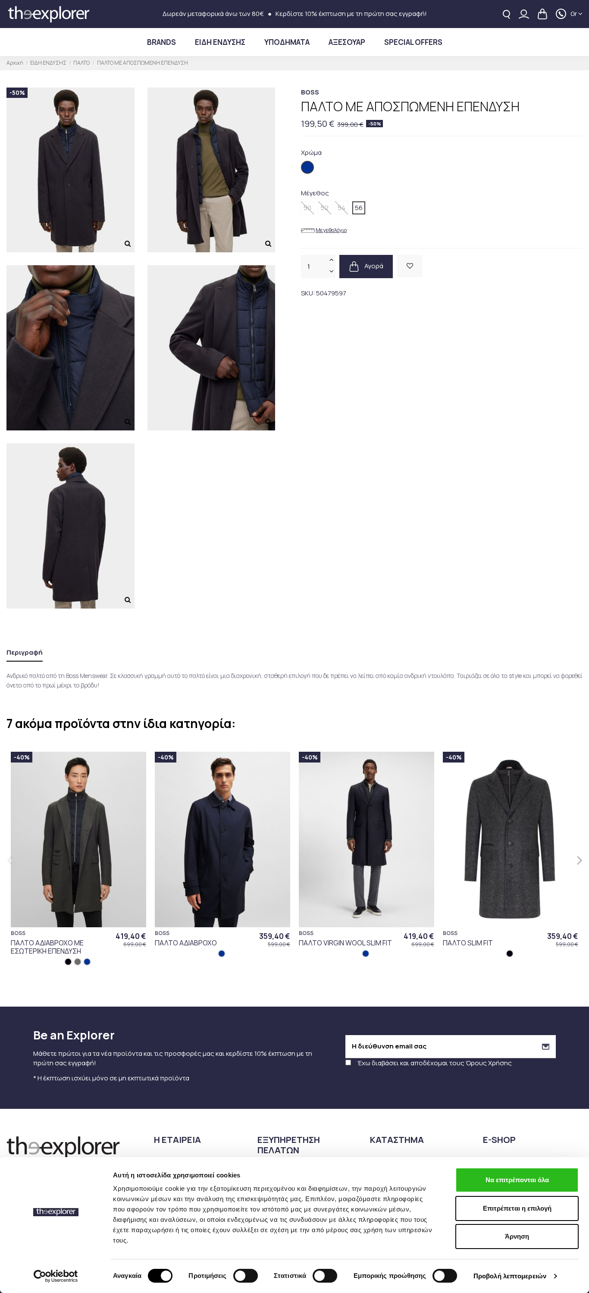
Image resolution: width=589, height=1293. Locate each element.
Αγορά (373, 265)
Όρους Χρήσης (489, 1062)
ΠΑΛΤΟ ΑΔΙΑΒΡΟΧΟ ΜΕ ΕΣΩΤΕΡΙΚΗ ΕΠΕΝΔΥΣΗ (47, 947)
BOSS (310, 92)
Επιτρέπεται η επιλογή (517, 1208)
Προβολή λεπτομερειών (509, 1276)
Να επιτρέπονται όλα (517, 1179)
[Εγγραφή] (546, 1046)
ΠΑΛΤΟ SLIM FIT (468, 943)
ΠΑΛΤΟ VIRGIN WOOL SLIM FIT (345, 943)
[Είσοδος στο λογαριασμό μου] (524, 14)
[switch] (245, 1276)
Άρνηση (517, 1236)
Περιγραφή (24, 652)
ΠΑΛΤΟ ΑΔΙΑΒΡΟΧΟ (186, 943)
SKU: (308, 293)
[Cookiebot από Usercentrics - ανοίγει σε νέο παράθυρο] (56, 1276)
